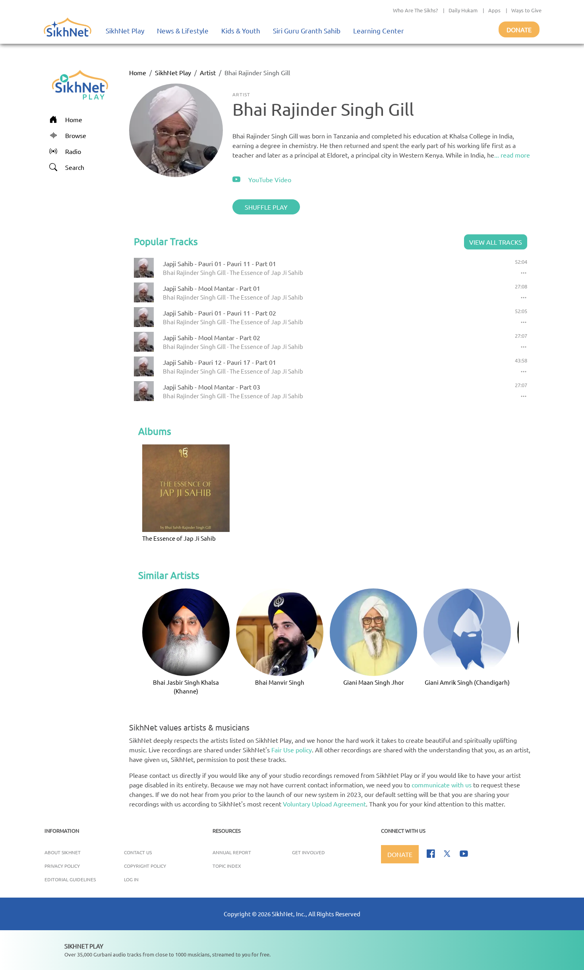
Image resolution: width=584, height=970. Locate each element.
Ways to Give (526, 10)
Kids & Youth (240, 30)
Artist (208, 72)
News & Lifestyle (183, 30)
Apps (494, 10)
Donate (519, 29)
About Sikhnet (62, 852)
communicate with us (442, 785)
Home (137, 72)
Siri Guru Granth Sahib (306, 30)
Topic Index (227, 866)
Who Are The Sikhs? (415, 10)
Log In (131, 879)
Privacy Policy (62, 866)
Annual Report (232, 852)
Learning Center (378, 30)
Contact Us (138, 852)
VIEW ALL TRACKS (495, 242)
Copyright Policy (145, 866)
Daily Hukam (463, 10)
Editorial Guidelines (70, 879)
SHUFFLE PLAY (266, 207)
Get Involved (308, 852)
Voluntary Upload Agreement (324, 804)
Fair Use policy (291, 750)
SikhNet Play (125, 30)
